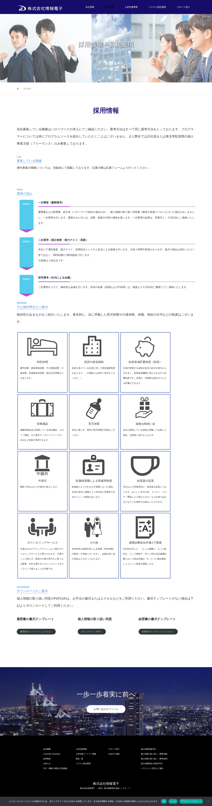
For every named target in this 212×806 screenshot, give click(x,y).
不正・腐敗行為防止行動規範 (55, 768)
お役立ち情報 (114, 754)
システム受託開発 (157, 7)
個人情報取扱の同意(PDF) (152, 763)
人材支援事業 (131, 7)
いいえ (173, 801)
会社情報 (90, 7)
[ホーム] (18, 83)
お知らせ (47, 763)
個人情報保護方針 (148, 749)
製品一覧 (79, 759)
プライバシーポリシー (191, 801)
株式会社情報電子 (106, 783)
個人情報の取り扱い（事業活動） (155, 754)
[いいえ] (208, 801)
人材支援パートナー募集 (86, 754)
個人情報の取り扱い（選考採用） (155, 759)
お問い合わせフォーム (106, 709)
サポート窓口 (183, 7)
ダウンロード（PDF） (92, 631)
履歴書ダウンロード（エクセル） (36, 631)
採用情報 (109, 7)
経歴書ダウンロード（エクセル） (158, 631)
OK (163, 801)
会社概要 (47, 749)
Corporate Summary (51, 754)
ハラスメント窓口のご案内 (152, 768)
